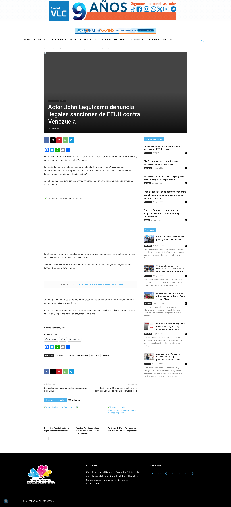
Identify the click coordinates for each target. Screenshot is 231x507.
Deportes (147, 183)
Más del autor (74, 400)
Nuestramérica (54, 101)
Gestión (146, 220)
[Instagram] (159, 473)
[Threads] (193, 473)
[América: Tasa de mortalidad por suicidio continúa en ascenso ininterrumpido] (90, 416)
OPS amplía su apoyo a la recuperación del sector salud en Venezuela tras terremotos (170, 269)
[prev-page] (45, 438)
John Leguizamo (82, 355)
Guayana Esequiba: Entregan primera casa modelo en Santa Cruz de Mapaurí (171, 296)
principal (147, 364)
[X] (53, 140)
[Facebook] (46, 140)
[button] (202, 41)
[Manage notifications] (6, 501)
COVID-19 (70, 355)
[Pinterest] (59, 140)
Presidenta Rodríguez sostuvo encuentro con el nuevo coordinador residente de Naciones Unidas (165, 195)
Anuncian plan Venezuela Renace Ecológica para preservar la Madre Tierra (168, 357)
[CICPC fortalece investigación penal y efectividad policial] (149, 239)
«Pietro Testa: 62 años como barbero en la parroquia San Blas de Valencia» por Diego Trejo (116, 389)
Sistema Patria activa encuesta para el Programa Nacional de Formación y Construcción (163, 213)
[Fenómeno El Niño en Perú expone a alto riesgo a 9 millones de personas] (122, 416)
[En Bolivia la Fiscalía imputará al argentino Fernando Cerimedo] (58, 416)
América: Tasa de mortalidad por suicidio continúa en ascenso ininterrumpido (89, 430)
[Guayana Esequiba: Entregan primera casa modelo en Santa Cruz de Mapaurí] (149, 295)
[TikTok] (173, 473)
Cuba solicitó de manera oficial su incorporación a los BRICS (65, 389)
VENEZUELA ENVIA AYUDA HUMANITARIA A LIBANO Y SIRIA (99, 284)
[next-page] (50, 438)
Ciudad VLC (60, 355)
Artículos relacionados (55, 400)
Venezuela (105, 355)
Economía (147, 168)
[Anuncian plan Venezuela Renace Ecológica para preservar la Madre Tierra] (149, 356)
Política (53, 49)
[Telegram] (71, 140)
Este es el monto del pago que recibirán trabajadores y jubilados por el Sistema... (170, 327)
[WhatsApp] (65, 140)
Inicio (46, 49)
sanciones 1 (95, 355)
